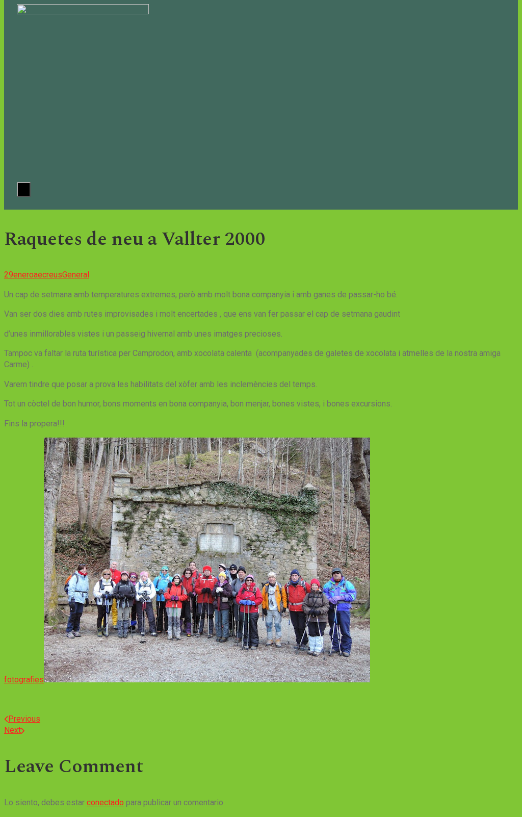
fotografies (24, 679)
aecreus (48, 274)
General (75, 274)
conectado (105, 802)
